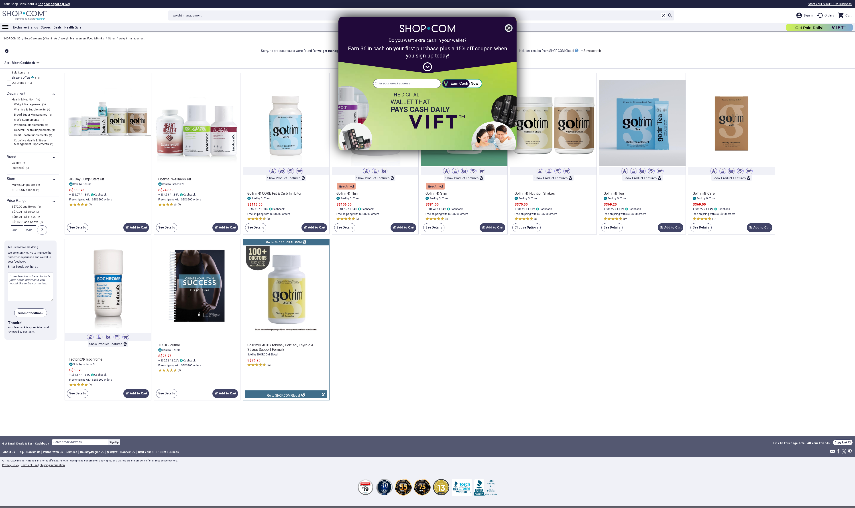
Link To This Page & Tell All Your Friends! (802, 443)
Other (112, 38)
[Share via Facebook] (838, 451)
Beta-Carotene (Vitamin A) (40, 38)
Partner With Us (53, 452)
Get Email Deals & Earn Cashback (25, 443)
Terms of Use (29, 465)
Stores (46, 27)
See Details (76, 229)
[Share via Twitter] (844, 452)
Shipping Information (52, 465)
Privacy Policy (10, 465)
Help (21, 452)
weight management (132, 38)
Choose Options (525, 229)
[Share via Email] (832, 453)
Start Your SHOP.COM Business (830, 4)
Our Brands (21, 83)
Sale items (20, 73)
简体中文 (112, 452)
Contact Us (33, 452)
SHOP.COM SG (12, 38)
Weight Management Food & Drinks (83, 38)
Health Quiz (72, 27)
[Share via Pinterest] (849, 452)
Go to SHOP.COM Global (273, 396)
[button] (92, 452)
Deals (57, 27)
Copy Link (843, 442)
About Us (9, 452)
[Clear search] (663, 15)
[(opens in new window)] (286, 289)
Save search (592, 51)
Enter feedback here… (23, 266)
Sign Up (114, 442)
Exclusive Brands (25, 27)
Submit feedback (30, 313)
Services (71, 452)
